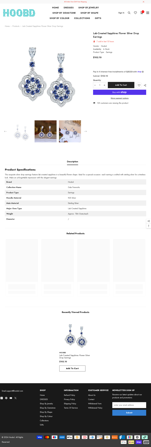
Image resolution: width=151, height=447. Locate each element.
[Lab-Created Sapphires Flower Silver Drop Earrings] (75, 334)
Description (72, 161)
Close (144, 2)
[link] (22, 288)
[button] (5, 131)
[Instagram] (1, 398)
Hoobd (104, 46)
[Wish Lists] (135, 12)
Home (7, 26)
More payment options (120, 98)
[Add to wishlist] (139, 85)
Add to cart (121, 85)
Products (15, 26)
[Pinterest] (6, 398)
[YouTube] (10, 398)
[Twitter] (15, 398)
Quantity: (97, 80)
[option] (45, 72)
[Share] (144, 85)
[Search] (129, 12)
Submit (129, 412)
